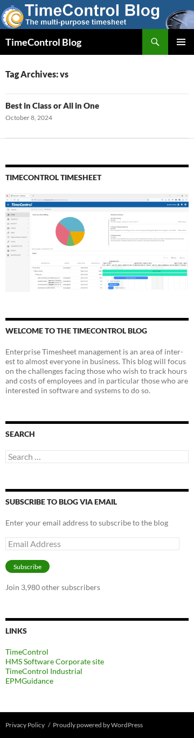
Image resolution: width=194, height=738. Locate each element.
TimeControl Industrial (43, 671)
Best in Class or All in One (52, 105)
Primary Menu (181, 42)
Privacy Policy (25, 725)
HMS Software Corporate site (54, 661)
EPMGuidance (29, 680)
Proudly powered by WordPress (98, 725)
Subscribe (27, 567)
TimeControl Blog (43, 42)
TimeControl (26, 651)
